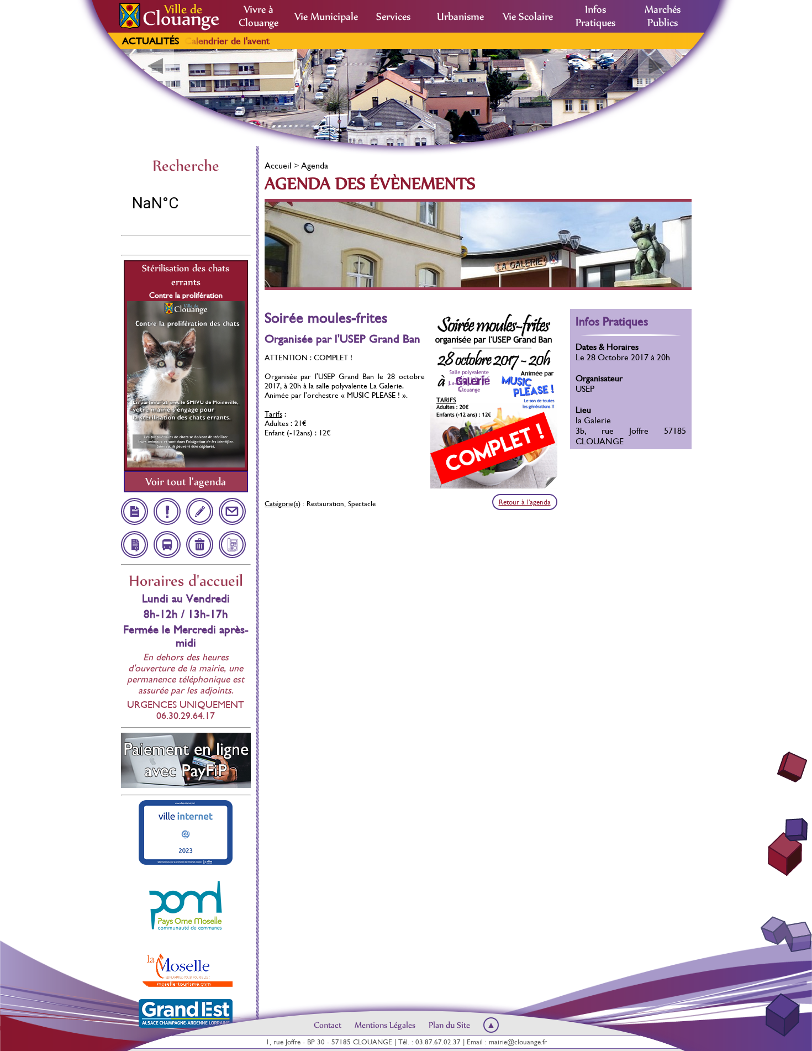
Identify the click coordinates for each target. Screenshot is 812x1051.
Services (393, 16)
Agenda (314, 165)
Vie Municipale (326, 16)
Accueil (278, 165)
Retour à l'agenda (525, 502)
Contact (327, 1025)
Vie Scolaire (528, 16)
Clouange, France (186, 203)
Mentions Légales (385, 1025)
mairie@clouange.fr (518, 1042)
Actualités (150, 40)
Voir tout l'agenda (185, 481)
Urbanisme (460, 16)
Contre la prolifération (186, 295)
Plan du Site (449, 1025)
